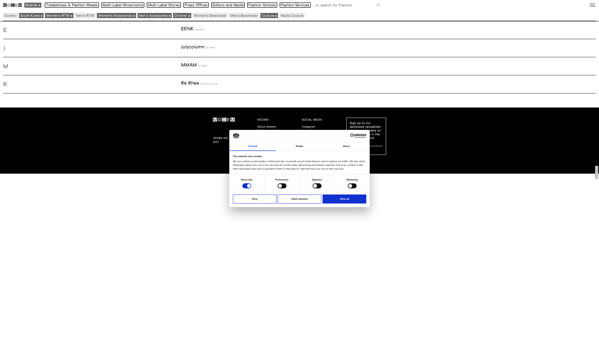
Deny (255, 199)
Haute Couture (292, 15)
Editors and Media (227, 5)
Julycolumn (193, 46)
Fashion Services (295, 5)
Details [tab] (299, 146)
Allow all (344, 199)
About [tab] (346, 146)
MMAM (189, 65)
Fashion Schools (262, 5)
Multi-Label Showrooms (123, 5)
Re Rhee (190, 83)
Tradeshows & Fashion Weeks (72, 5)
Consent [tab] (252, 146)
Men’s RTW (85, 15)
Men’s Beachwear (244, 15)
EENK (187, 28)
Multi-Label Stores (164, 5)
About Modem (266, 126)
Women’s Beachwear (210, 15)
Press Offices (196, 5)
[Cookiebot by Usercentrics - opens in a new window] (352, 136)
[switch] (282, 185)
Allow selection (299, 199)
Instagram (308, 126)
